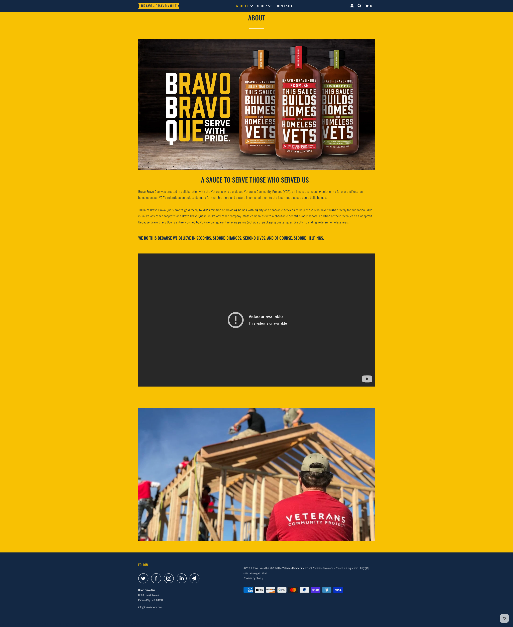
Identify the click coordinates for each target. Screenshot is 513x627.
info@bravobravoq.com (150, 607)
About (243, 6)
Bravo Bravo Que (260, 568)
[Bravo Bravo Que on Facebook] (157, 578)
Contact (284, 6)
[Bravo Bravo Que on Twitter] (144, 578)
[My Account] (352, 5)
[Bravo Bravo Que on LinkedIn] (183, 578)
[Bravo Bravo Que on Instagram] (170, 578)
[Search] (360, 5)
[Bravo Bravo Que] (158, 6)
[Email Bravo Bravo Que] (196, 578)
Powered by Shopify (253, 578)
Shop (262, 6)
